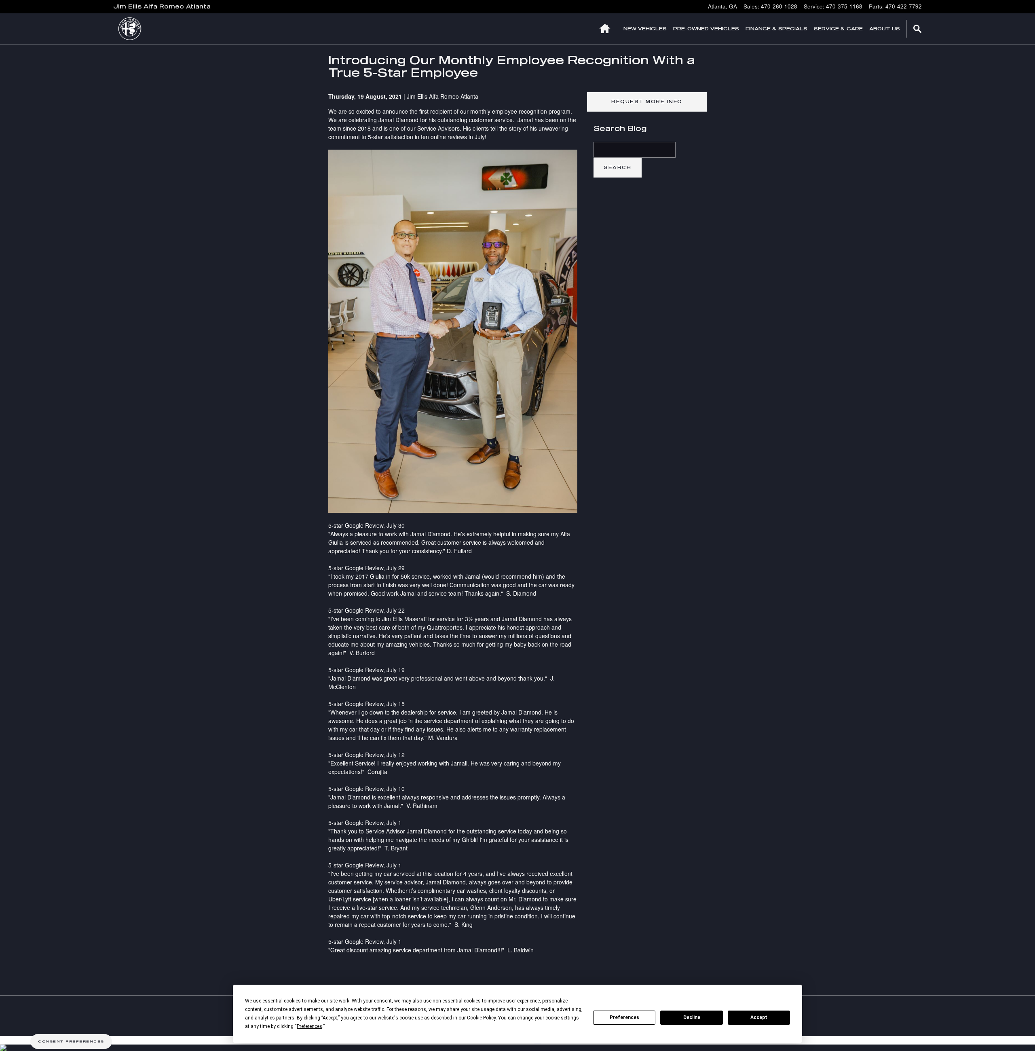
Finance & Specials (776, 28)
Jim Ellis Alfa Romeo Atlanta (442, 96)
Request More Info (646, 101)
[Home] (134, 28)
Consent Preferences (71, 1041)
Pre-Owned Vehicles (706, 28)
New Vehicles (645, 28)
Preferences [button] (309, 1026)
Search (617, 167)
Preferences (624, 1017)
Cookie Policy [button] (481, 1018)
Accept (758, 1017)
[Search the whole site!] (917, 29)
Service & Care (838, 28)
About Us (884, 28)
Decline (691, 1017)
